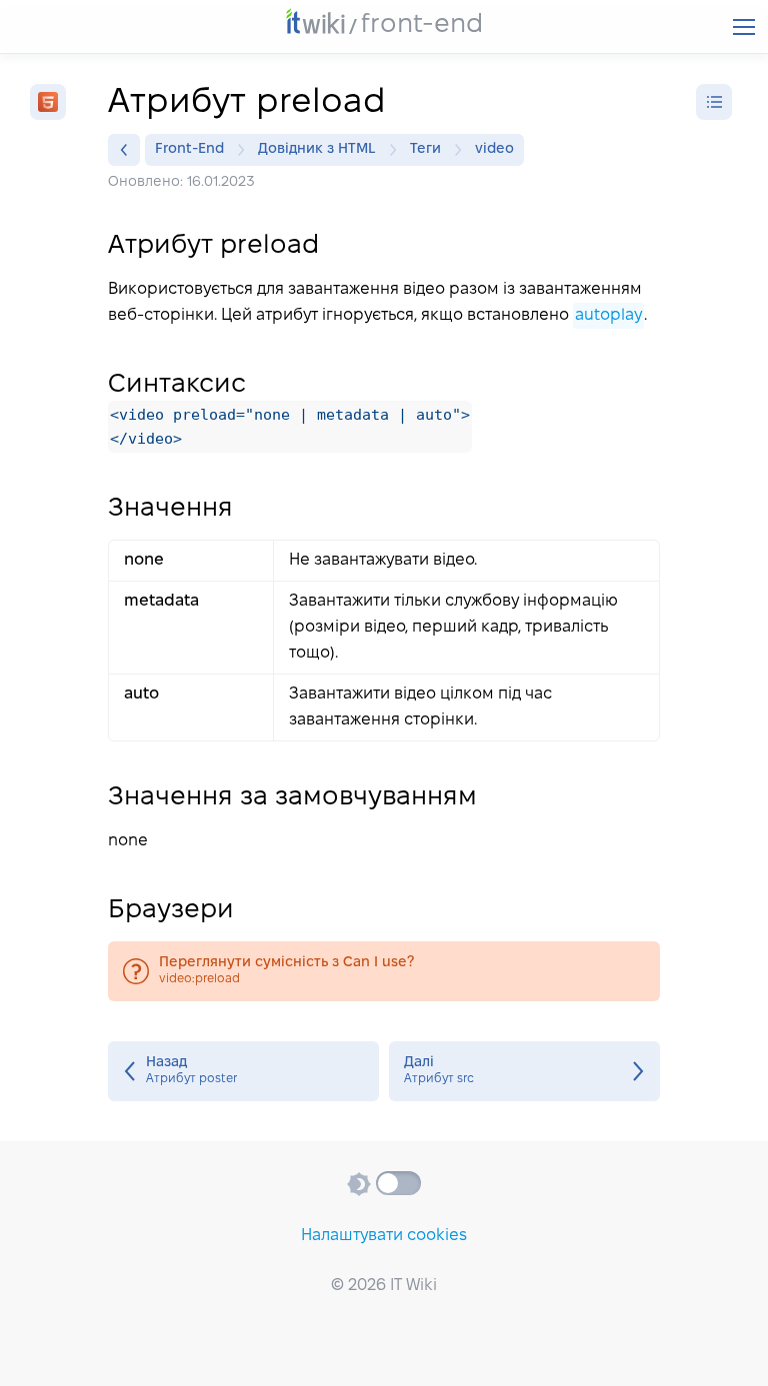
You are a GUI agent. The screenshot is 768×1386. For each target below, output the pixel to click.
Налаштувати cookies (384, 1235)
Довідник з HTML (317, 149)
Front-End (189, 149)
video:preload (384, 971)
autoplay (608, 315)
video (494, 149)
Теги (425, 149)
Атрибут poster (243, 1071)
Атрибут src (524, 1071)
